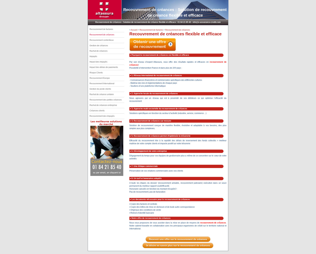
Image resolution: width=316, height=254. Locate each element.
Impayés (93, 56)
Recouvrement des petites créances (106, 100)
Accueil (134, 30)
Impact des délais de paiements (104, 67)
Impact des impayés (98, 62)
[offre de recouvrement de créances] (152, 50)
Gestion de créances (99, 45)
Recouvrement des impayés (102, 116)
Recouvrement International (102, 83)
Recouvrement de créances (177, 30)
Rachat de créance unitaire (102, 94)
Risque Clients (96, 73)
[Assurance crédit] (104, 17)
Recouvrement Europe (100, 78)
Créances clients (97, 110)
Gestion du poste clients (100, 89)
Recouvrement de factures (101, 29)
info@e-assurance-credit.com (207, 22)
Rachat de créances (98, 51)
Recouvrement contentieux (102, 40)
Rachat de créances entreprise (103, 105)
